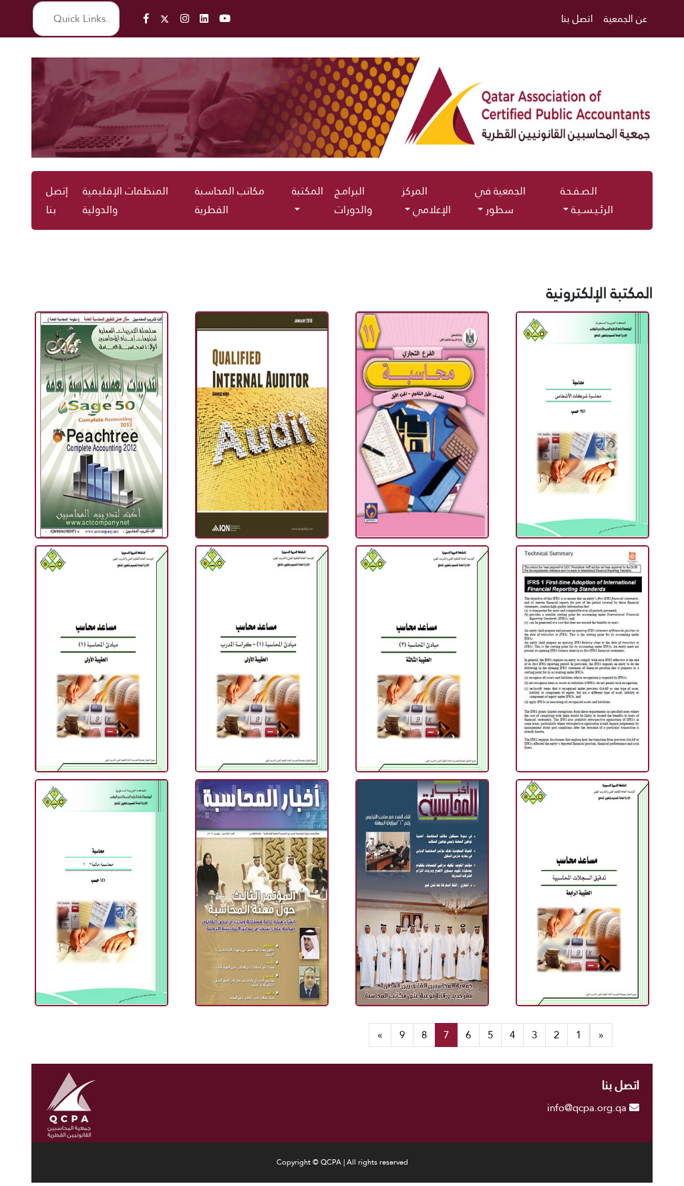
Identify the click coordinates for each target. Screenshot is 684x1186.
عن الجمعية (625, 18)
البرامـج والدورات (353, 200)
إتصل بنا (57, 200)
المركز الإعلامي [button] (425, 200)
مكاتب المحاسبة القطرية (230, 200)
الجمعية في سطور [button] (500, 200)
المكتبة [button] (307, 190)
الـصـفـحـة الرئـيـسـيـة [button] (586, 200)
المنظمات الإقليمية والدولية (125, 200)
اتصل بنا (577, 18)
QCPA (331, 1162)
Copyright (295, 1162)
